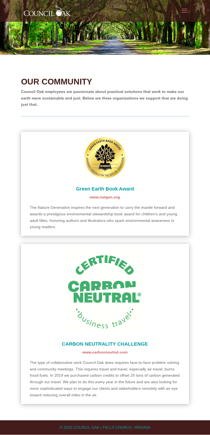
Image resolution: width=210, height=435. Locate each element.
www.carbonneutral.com (104, 352)
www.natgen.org (105, 197)
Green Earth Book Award (105, 189)
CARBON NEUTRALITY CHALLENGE (105, 344)
